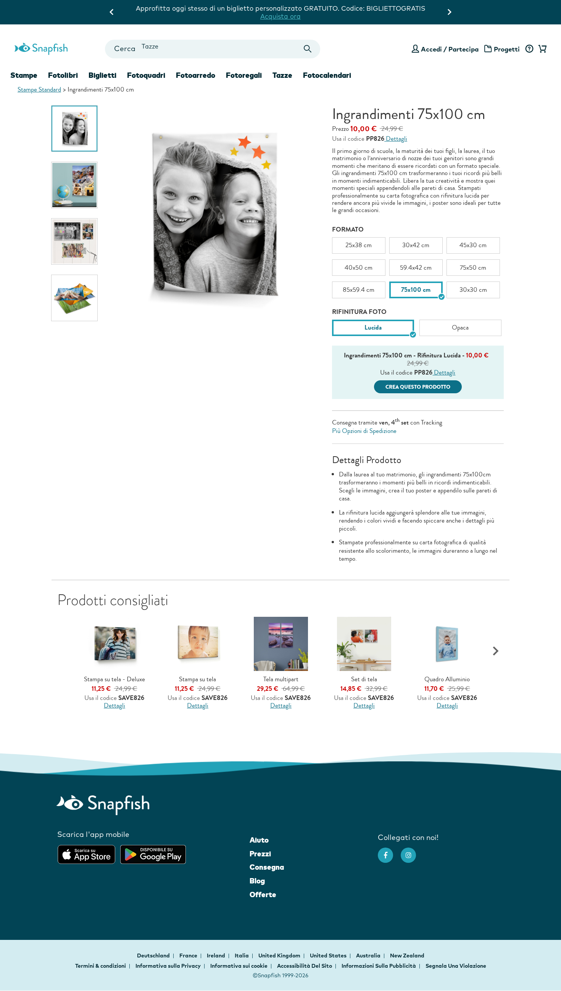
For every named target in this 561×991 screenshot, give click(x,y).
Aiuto (259, 840)
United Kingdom (279, 955)
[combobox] (212, 49)
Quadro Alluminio (447, 679)
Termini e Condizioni (394, 16)
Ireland (216, 955)
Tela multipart (280, 679)
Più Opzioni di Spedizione (364, 431)
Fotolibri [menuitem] (63, 75)
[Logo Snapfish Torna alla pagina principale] (41, 48)
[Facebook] (389, 851)
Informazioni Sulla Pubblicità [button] (379, 965)
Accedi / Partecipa (450, 49)
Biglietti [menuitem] (102, 75)
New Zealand (407, 955)
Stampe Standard (39, 89)
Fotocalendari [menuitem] (327, 75)
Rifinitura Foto (359, 312)
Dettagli (395, 138)
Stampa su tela (197, 679)
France (188, 955)
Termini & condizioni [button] (100, 965)
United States (329, 955)
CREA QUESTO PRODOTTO (417, 387)
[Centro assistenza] (529, 49)
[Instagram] (412, 851)
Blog (257, 880)
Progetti (507, 49)
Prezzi (260, 853)
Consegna (267, 867)
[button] (496, 651)
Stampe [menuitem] (23, 75)
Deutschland (154, 955)
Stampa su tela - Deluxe (114, 679)
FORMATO (348, 229)
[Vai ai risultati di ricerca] (307, 49)
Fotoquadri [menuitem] (146, 75)
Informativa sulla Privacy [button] (168, 965)
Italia (242, 955)
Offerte (263, 894)
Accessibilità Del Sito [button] (304, 965)
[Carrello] (541, 49)
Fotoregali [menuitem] (244, 75)
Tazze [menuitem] (282, 75)
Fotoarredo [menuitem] (195, 75)
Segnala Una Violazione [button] (456, 965)
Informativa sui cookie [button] (239, 965)
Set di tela (364, 679)
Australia (369, 955)
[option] (74, 128)
